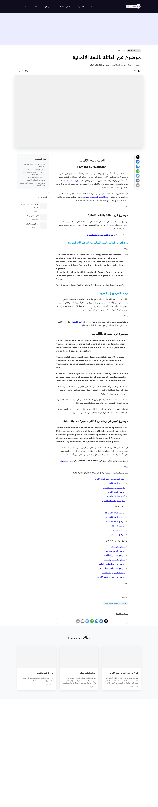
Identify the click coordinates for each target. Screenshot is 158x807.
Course (130, 65)
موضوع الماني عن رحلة (115, 551)
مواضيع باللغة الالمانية (134, 50)
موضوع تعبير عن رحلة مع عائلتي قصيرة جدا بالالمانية (32, 184)
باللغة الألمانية (77, 322)
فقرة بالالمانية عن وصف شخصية (100, 235)
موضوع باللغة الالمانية (116, 492)
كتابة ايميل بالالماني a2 (116, 496)
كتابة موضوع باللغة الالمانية (114, 487)
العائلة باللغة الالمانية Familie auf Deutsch (34, 165)
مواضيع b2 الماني (118, 534)
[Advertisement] (79, 30)
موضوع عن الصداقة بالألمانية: (36, 180)
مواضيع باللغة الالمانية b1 (115, 517)
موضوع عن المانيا (118, 546)
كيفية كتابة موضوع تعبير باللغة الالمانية (109, 479)
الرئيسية (138, 65)
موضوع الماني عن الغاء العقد (113, 573)
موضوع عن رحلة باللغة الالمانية (112, 568)
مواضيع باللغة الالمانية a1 (115, 513)
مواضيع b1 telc (118, 526)
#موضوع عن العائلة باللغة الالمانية (115, 603)
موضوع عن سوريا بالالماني (114, 555)
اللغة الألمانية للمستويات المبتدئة (96, 197)
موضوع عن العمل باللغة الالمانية (112, 564)
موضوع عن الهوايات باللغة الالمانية (111, 577)
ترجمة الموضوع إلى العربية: (35, 177)
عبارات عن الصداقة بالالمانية (113, 500)
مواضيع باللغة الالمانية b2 (115, 521)
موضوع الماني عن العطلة (114, 559)
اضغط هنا (64, 461)
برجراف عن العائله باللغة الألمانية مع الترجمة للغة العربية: (32, 173)
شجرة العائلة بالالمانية (71, 180)
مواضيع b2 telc (118, 530)
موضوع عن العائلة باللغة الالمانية (35, 169)
